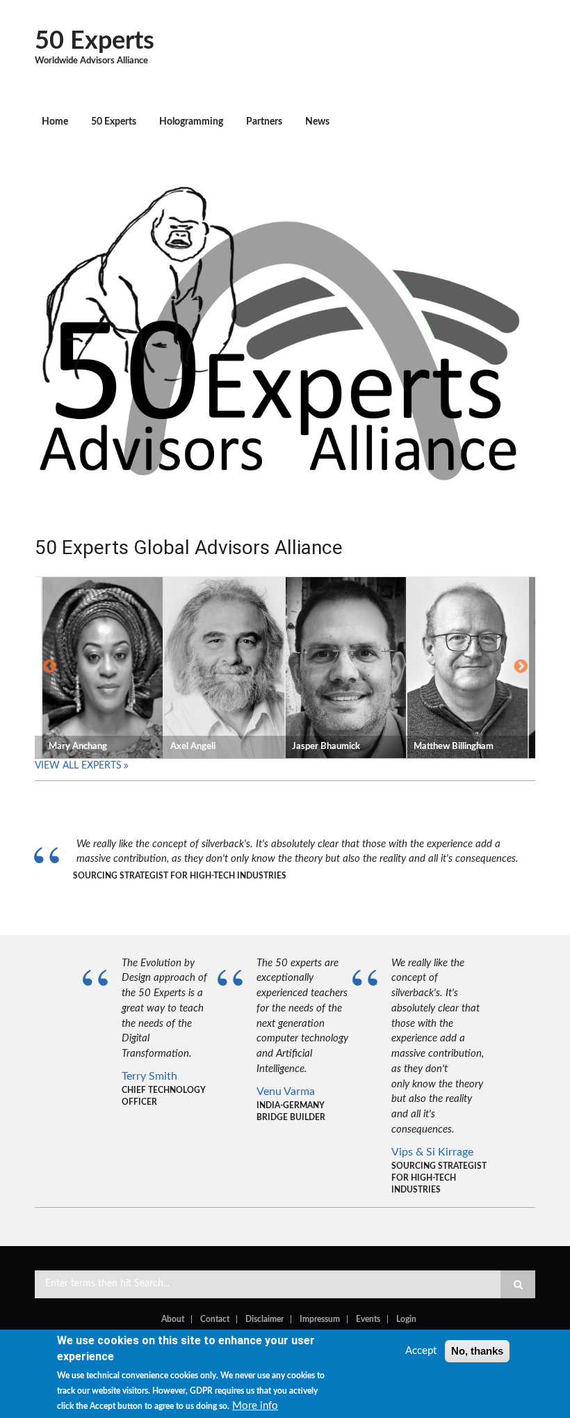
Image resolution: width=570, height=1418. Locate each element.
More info (255, 1406)
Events (368, 1319)
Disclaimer (264, 1319)
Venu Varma (285, 1091)
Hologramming (191, 122)
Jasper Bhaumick (326, 746)
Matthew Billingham (454, 746)
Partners (264, 122)
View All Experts (78, 766)
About (172, 1319)
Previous (49, 667)
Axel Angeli (192, 746)
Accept (421, 1351)
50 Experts (94, 41)
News (317, 122)
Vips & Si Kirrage (432, 1152)
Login (406, 1319)
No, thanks (477, 1351)
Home (55, 122)
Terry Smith (149, 1076)
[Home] (280, 329)
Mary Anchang (78, 746)
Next (520, 667)
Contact (214, 1319)
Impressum (320, 1319)
